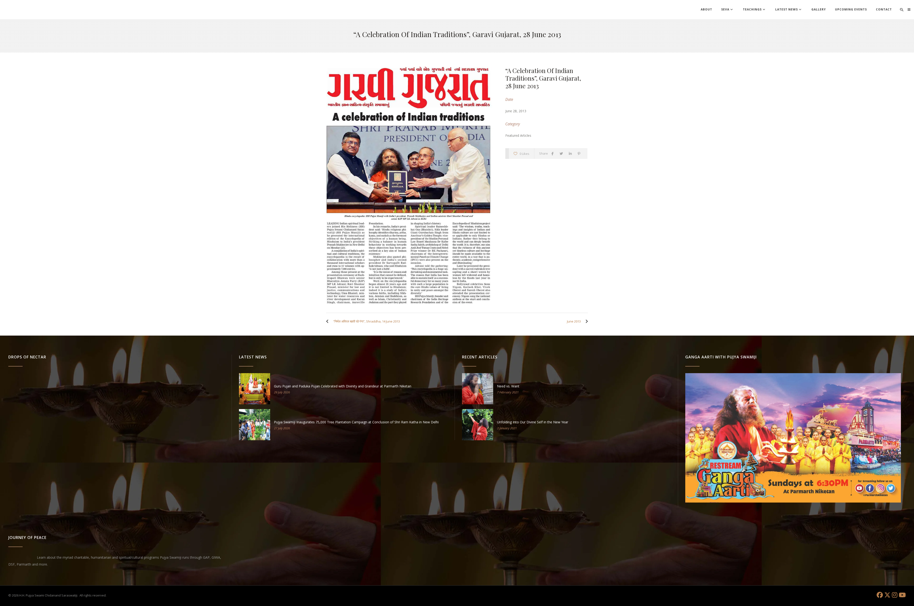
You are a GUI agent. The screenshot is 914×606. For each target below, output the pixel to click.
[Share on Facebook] (553, 153)
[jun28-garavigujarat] (411, 185)
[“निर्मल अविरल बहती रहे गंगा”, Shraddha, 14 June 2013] (328, 321)
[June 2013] (585, 321)
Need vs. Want (508, 386)
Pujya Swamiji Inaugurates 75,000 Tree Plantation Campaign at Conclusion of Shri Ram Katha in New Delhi (356, 422)
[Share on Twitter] (562, 153)
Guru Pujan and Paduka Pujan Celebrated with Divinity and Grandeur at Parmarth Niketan (342, 386)
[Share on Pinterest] (580, 153)
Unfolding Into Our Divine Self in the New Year (532, 422)
